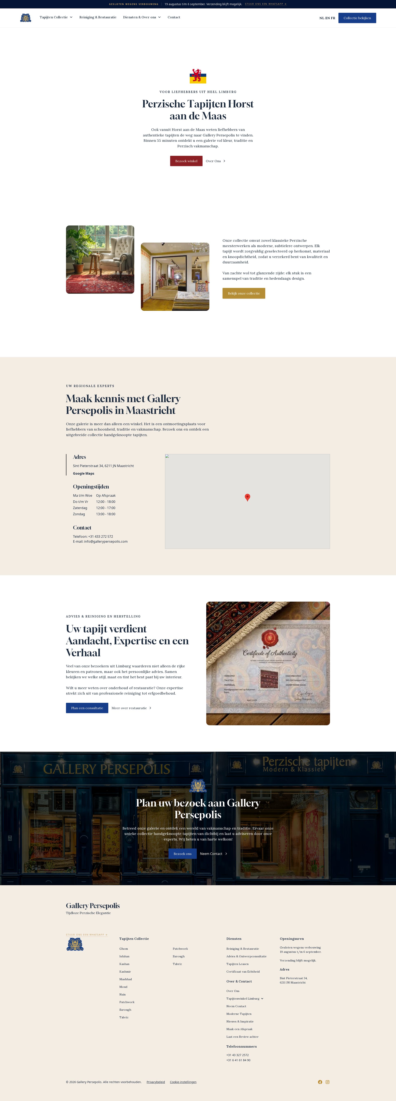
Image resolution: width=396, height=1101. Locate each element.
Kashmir (125, 971)
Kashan (124, 964)
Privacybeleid (156, 1082)
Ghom (123, 949)
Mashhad (125, 979)
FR (333, 18)
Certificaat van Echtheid (243, 971)
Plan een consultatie (87, 708)
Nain (122, 994)
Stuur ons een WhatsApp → (266, 3)
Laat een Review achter (242, 1037)
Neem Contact (236, 1006)
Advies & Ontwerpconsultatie (246, 956)
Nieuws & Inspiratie (240, 1021)
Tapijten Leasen (237, 964)
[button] (56, 18)
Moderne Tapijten (238, 1014)
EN (327, 18)
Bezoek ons (183, 854)
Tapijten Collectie (54, 17)
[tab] (107, 464)
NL (321, 18)
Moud (123, 987)
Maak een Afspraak (239, 1029)
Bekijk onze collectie (244, 293)
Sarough (125, 1010)
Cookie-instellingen (183, 1082)
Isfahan (124, 956)
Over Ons (232, 991)
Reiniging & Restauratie (98, 17)
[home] (26, 18)
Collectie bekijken (357, 18)
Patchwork (126, 1002)
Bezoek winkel (186, 161)
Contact (174, 17)
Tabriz (123, 1017)
